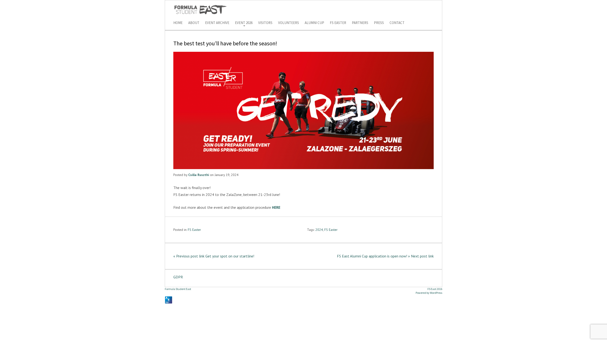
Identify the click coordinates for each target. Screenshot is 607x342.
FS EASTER (338, 23)
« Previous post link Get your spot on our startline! (213, 256)
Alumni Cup (314, 23)
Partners (360, 23)
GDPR (178, 277)
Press (379, 23)
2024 (319, 230)
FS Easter (194, 230)
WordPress (436, 292)
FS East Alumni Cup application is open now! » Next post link (385, 256)
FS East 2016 (435, 289)
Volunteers (288, 23)
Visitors (265, 23)
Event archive (217, 23)
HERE (276, 207)
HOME (178, 23)
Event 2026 (244, 23)
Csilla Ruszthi (198, 175)
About (193, 23)
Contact (397, 23)
